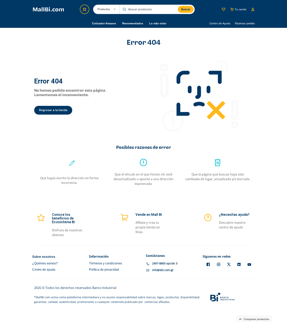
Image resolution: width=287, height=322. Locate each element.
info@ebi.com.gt (162, 270)
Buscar (185, 9)
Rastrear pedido (245, 23)
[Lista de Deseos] (224, 9)
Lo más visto (157, 23)
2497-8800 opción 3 (164, 263)
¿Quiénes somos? (45, 263)
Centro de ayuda (43, 269)
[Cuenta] (253, 9)
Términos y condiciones (105, 263)
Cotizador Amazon (104, 23)
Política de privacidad (104, 269)
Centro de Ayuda (219, 23)
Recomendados (132, 23)
